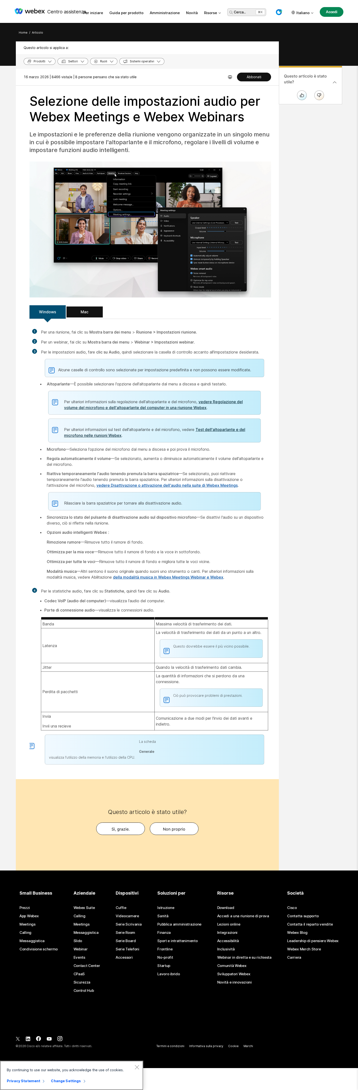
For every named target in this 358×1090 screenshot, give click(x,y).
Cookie (233, 1046)
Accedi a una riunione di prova (243, 916)
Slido (78, 941)
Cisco (292, 907)
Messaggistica (32, 941)
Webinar (81, 949)
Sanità (162, 916)
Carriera (294, 957)
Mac (84, 311)
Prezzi (24, 907)
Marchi (248, 1046)
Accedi (331, 12)
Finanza (164, 932)
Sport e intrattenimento (177, 941)
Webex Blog (297, 932)
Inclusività (226, 949)
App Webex (28, 916)
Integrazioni (227, 932)
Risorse (210, 12)
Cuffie (121, 907)
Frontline (164, 949)
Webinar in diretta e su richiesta (244, 957)
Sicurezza (82, 982)
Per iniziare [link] (93, 12)
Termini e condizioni (170, 1046)
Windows (47, 311)
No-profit (165, 957)
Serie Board (126, 941)
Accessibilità (228, 941)
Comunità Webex (231, 965)
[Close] (136, 1067)
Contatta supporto (303, 916)
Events (79, 957)
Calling (25, 932)
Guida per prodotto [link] (126, 12)
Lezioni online (228, 924)
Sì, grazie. (121, 829)
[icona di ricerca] (231, 12)
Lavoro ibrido (168, 974)
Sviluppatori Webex (233, 974)
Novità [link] (192, 12)
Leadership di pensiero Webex (313, 941)
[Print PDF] (230, 77)
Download (225, 907)
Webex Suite (84, 907)
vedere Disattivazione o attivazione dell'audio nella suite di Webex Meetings (167, 485)
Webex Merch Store (304, 949)
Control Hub (84, 990)
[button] (279, 12)
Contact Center (87, 965)
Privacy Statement (23, 1081)
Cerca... (240, 12)
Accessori (124, 957)
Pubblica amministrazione (179, 924)
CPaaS (79, 974)
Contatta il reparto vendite (310, 924)
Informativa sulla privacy (206, 1046)
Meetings (27, 924)
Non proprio (174, 829)
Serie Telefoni (127, 949)
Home (23, 32)
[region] (71, 1075)
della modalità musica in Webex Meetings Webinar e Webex (168, 577)
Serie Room (125, 932)
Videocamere (127, 916)
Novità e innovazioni (234, 982)
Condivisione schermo (38, 949)
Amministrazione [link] (165, 12)
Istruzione (165, 907)
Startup (163, 965)
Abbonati (254, 77)
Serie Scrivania (129, 924)
